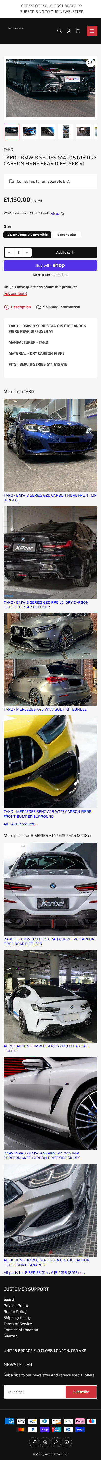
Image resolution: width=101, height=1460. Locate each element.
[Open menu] (92, 31)
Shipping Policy (17, 1318)
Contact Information (21, 1330)
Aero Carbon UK (55, 1454)
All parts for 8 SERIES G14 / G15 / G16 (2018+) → (45, 1273)
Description (21, 307)
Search (9, 1299)
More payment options (50, 274)
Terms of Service (18, 1324)
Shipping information (61, 307)
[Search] (59, 31)
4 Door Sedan (67, 234)
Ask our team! (15, 293)
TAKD (8, 150)
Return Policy (15, 1312)
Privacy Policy (16, 1305)
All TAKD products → (21, 824)
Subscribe (81, 1392)
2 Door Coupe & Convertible (27, 234)
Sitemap (11, 1336)
